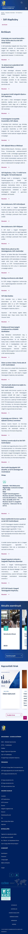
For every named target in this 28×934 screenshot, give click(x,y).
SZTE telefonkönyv (5, 799)
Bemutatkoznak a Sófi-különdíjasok (13, 204)
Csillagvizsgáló (4, 859)
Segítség (14, 924)
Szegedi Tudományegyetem (8, 7)
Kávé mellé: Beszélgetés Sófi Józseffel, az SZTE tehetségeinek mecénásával (12, 469)
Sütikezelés (14, 905)
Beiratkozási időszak (10, 634)
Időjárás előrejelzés (5, 862)
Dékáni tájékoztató (9, 694)
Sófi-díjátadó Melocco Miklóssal (12, 145)
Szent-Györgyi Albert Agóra (7, 821)
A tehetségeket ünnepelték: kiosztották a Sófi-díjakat (10, 120)
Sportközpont (4, 853)
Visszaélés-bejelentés (14, 912)
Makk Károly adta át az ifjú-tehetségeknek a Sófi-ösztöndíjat (12, 250)
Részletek (4, 60)
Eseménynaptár (11, 656)
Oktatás (2, 12)
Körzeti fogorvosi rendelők (7, 837)
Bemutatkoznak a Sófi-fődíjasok (12, 226)
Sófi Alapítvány (19, 12)
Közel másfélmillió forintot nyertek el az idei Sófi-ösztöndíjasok (13, 520)
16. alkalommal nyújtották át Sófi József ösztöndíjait (12, 66)
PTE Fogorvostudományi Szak (8, 786)
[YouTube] (17, 875)
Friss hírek (6, 691)
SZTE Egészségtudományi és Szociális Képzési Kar (12, 770)
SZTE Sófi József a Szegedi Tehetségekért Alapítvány (10, 589)
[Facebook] (11, 875)
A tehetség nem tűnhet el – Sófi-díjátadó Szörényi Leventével (12, 419)
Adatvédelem (14, 909)
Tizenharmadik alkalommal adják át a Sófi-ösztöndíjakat (13, 386)
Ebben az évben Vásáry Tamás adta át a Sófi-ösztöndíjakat (13, 364)
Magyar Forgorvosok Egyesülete (8, 751)
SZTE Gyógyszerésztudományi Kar (9, 773)
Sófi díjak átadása (7, 296)
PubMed (3, 748)
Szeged (2, 867)
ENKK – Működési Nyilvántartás (8, 742)
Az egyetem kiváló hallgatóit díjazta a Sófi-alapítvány (13, 95)
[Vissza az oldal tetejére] (25, 718)
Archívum (3, 14)
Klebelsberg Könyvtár (6, 815)
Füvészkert (3, 856)
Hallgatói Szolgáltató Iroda (7, 808)
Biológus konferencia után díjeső (12, 278)
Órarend (3, 805)
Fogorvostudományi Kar (8, 8)
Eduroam (3, 812)
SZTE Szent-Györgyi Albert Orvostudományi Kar (12, 767)
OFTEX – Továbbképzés (6, 745)
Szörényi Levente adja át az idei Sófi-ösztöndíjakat (13, 441)
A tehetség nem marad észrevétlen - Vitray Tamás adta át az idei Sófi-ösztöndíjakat (13, 40)
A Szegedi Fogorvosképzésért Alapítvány (10, 757)
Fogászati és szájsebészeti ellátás (8, 834)
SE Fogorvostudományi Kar (7, 780)
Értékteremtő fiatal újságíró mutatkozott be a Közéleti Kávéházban (10, 329)
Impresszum (14, 920)
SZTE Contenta (4, 802)
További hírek (11, 715)
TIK (2, 818)
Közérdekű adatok (14, 916)
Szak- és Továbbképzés (6, 754)
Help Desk (3, 824)
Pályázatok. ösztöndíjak (10, 12)
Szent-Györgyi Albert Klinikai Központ (9, 843)
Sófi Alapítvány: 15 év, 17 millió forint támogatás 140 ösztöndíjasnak (13, 173)
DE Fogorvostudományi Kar (7, 783)
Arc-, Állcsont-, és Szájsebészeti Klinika (10, 840)
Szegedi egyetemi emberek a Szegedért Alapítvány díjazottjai (11, 560)
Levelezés (3, 796)
